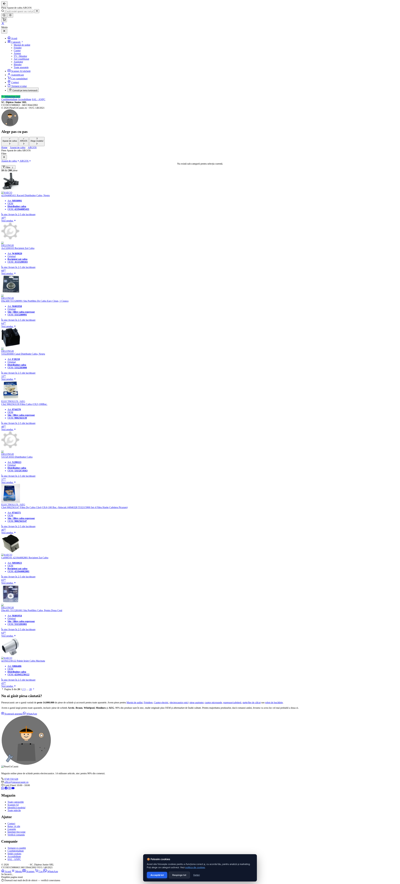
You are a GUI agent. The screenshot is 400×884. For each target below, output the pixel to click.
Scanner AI (13, 804)
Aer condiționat (21, 59)
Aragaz (17, 53)
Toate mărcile (14, 810)
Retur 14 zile (14, 826)
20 (30, 689)
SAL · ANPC (38, 99)
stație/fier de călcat (251, 702)
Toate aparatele (21, 67)
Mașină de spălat (22, 45)
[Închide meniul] (4, 31)
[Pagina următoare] (33, 689)
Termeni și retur (19, 86)
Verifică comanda (16, 834)
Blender (18, 64)
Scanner (30, 871)
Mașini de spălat (134, 702)
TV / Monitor (20, 56)
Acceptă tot (157, 875)
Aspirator (18, 61)
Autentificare (17, 75)
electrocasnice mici (179, 702)
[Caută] (36, 11)
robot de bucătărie (274, 702)
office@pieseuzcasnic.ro (16, 782)
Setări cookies (14, 853)
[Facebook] (6, 788)
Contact (15, 82)
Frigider (18, 47)
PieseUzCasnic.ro (18, 864)
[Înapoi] (4, 3)
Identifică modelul (16, 807)
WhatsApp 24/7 (12, 96)
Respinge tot (179, 875)
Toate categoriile (16, 802)
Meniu (18, 871)
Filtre (9, 167)
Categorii (16, 42)
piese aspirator (196, 702)
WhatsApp (31, 713)
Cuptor (17, 50)
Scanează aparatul (13, 713)
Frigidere (148, 702)
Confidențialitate (9, 99)
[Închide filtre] (4, 157)
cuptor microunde (213, 702)
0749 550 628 (11, 779)
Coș (41, 871)
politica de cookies (195, 867)
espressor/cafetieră (232, 702)
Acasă (14, 38)
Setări (196, 875)
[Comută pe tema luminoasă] (10, 15)
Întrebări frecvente (16, 832)
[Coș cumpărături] (4, 20)
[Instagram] (10, 788)
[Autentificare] (2, 24)
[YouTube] (13, 788)
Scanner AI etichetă (20, 71)
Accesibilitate (24, 99)
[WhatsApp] (3, 788)
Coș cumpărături (19, 78)
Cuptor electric (161, 702)
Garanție (12, 829)
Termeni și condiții (17, 848)
